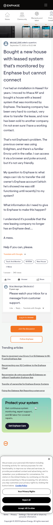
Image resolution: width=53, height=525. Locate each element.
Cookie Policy (21, 486)
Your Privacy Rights (26, 492)
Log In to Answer (26, 318)
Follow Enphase (26, 339)
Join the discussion (26, 329)
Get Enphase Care (17, 426)
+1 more (9, 267)
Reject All (26, 500)
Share (42, 279)
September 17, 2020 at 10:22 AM (23, 45)
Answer (24, 279)
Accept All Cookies (26, 509)
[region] (26, 485)
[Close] (49, 459)
